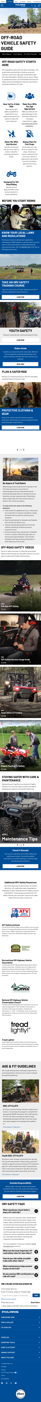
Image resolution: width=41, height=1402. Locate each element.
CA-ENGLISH (6, 1327)
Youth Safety (17, 54)
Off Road (10, 1)
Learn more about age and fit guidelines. (30, 123)
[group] (20, 406)
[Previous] (17, 450)
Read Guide (20, 364)
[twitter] (11, 1383)
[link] (20, 1337)
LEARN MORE (20, 427)
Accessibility (5, 1378)
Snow (16, 1)
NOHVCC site (25, 247)
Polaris (3, 1)
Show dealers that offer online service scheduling (19, 1306)
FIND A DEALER (7, 1322)
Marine (29, 1)
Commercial (37, 1)
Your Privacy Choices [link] (7, 1372)
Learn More (20, 297)
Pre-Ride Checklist (30, 54)
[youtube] (16, 1383)
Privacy (3, 1370)
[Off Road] (20, 5)
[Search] (32, 5)
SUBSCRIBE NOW (8, 1317)
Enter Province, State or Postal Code (15, 1292)
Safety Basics (6, 54)
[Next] (23, 450)
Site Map (3, 1366)
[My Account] (35, 5)
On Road (22, 1)
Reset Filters (35, 1302)
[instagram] (6, 1383)
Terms (3, 1375)
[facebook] (2, 1383)
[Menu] (2, 5)
